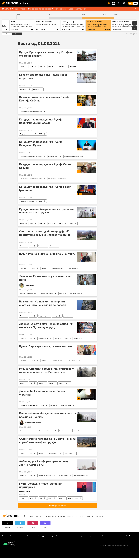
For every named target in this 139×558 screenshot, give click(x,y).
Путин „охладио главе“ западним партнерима (41, 485)
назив (71, 223)
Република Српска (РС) (45, 475)
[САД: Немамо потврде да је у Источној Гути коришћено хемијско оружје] (86, 442)
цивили (51, 383)
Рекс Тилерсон (63, 431)
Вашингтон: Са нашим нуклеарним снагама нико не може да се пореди (42, 303)
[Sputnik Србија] (10, 5)
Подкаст (90, 516)
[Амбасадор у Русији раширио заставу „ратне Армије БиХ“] (86, 464)
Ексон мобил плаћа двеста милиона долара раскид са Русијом (47, 415)
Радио (42, 405)
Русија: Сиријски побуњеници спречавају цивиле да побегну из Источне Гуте (46, 370)
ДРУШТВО (61, 516)
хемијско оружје (53, 453)
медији (57, 338)
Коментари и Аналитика (46, 293)
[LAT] (135, 3)
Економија (51, 516)
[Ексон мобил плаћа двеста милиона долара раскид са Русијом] (86, 417)
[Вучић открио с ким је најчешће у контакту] (86, 257)
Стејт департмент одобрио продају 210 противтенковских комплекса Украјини (44, 233)
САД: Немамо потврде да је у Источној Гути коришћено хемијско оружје (47, 440)
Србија (43, 268)
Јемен (60, 498)
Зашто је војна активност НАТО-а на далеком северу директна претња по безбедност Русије (22, 26)
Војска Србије (73, 360)
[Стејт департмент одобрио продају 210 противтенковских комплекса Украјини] (86, 235)
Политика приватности (110, 536)
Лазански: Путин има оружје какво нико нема (45, 277)
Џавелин (52, 246)
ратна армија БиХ (79, 475)
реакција (66, 316)
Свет (41, 66)
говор (66, 338)
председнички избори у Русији (73, 156)
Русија (22, 66)
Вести (31, 66)
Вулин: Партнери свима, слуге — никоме (45, 346)
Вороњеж (36, 89)
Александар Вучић (57, 268)
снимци (55, 316)
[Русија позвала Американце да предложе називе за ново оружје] (86, 212)
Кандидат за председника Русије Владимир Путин (40, 143)
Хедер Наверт (42, 316)
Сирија (40, 383)
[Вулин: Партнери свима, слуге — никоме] (86, 350)
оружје (50, 223)
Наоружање (72, 516)
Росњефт (76, 431)
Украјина (61, 66)
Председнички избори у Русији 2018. (31, 111)
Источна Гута (63, 383)
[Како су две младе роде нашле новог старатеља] (86, 78)
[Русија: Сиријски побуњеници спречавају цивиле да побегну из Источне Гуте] (86, 372)
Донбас (50, 66)
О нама (4, 536)
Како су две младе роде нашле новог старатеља (43, 76)
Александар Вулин (57, 360)
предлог (61, 223)
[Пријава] (118, 3)
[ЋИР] (130, 3)
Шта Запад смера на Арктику (46, 24)
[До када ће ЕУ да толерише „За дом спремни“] (86, 394)
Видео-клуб (23, 89)
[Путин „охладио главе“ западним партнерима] (86, 487)
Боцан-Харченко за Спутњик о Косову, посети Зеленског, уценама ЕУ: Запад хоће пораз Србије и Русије (97, 27)
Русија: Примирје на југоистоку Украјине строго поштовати (46, 54)
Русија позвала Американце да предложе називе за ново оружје (46, 210)
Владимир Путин (53, 156)
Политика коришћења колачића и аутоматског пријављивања (77, 536)
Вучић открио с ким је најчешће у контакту (47, 254)
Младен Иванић (63, 475)
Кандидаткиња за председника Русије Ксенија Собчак (44, 98)
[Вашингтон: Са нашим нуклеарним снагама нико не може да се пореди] (86, 305)
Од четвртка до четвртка (27, 405)
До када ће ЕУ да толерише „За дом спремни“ (42, 392)
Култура (99, 516)
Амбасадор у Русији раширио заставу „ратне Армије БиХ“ (44, 462)
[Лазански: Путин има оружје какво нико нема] (86, 279)
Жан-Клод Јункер (66, 405)
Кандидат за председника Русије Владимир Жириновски (40, 121)
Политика (23, 268)
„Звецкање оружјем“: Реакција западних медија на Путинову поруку (46, 325)
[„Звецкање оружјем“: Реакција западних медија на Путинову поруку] (86, 327)
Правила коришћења (17, 536)
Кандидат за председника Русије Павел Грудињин (45, 188)
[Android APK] (9, 543)
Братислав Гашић (74, 268)
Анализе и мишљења (26, 293)
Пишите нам (31, 536)
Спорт (82, 516)
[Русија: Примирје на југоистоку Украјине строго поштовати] (86, 56)
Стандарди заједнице (46, 536)
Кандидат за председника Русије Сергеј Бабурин (45, 165)
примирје (73, 66)
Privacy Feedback (126, 536)
